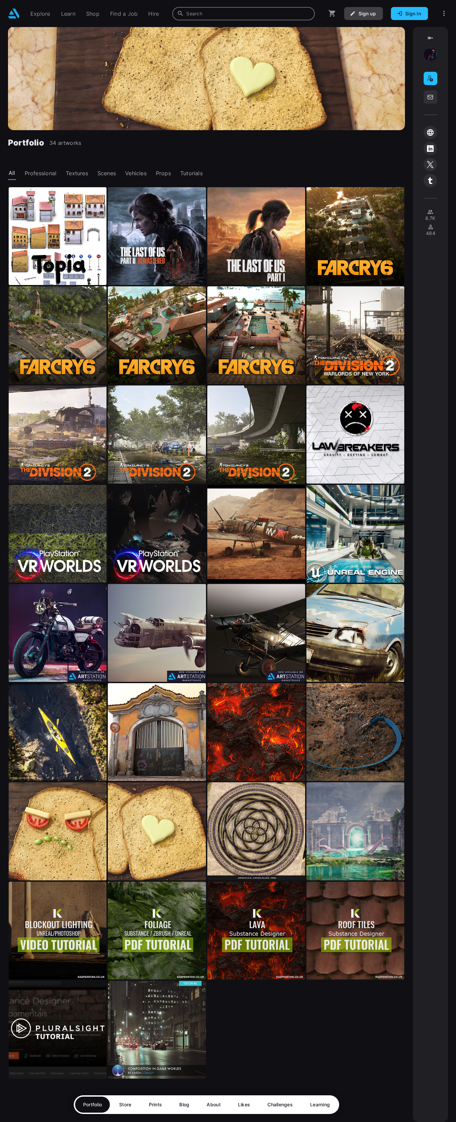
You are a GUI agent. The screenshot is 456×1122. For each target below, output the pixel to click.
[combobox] (243, 13)
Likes (244, 1104)
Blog (184, 1104)
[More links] (444, 13)
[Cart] (332, 13)
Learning (320, 1104)
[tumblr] (430, 180)
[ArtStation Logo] (14, 13)
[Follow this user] (430, 78)
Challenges (280, 1104)
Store (125, 1104)
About (213, 1104)
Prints (155, 1104)
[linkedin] (430, 148)
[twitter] (430, 164)
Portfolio (92, 1104)
